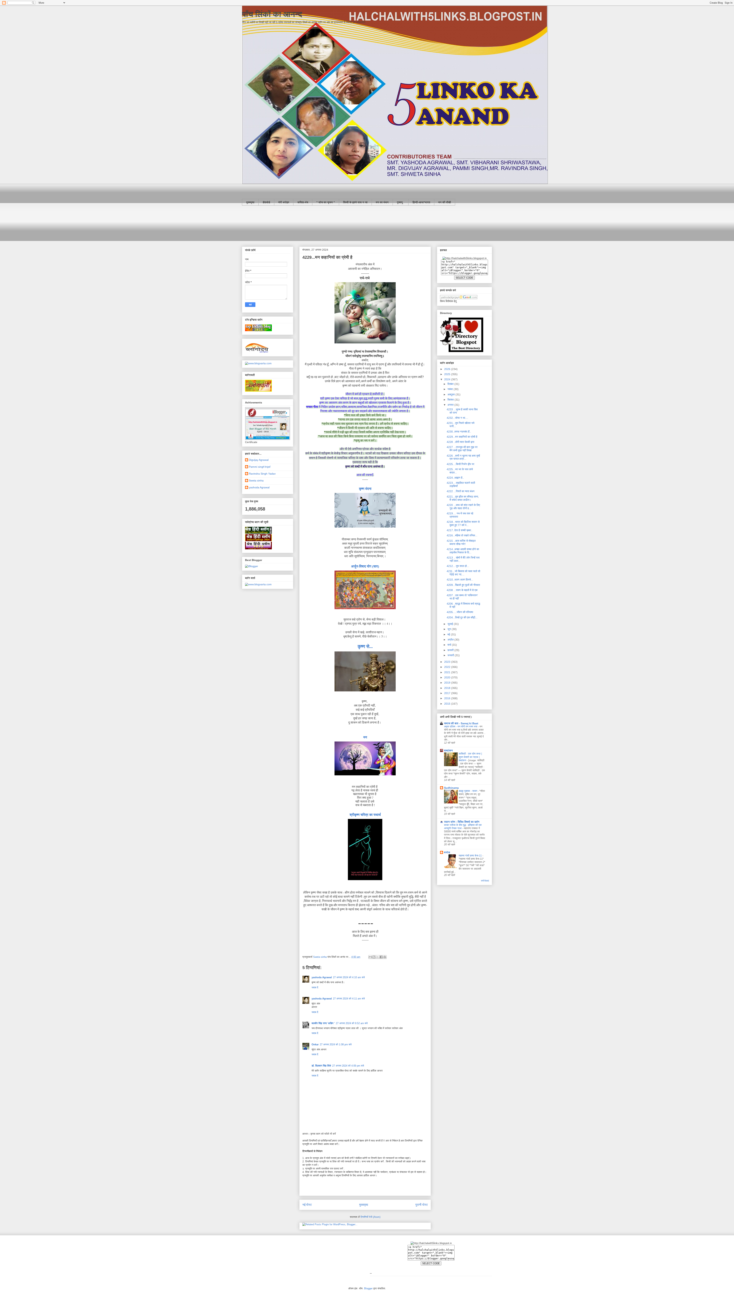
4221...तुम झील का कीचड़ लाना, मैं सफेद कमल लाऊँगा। (463, 498)
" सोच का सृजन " (325, 202)
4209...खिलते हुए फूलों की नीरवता (463, 584)
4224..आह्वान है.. (455, 477)
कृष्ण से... (365, 646)
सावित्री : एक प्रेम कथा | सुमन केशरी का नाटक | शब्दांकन (470, 757)
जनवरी (451, 655)
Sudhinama (451, 787)
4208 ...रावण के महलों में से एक (462, 590)
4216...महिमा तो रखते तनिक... (462, 535)
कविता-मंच (302, 202)
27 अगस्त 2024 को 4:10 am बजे (349, 977)
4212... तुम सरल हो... (458, 566)
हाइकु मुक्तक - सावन (468, 790)
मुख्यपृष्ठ (250, 202)
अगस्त (450, 404)
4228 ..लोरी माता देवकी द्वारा (460, 441)
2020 (447, 677)
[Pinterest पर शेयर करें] (385, 957)
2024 (447, 379)
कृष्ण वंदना (365, 489)
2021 (447, 672)
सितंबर (451, 399)
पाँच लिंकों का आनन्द (272, 14)
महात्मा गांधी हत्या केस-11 (470, 855)
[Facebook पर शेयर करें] (381, 957)
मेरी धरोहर (283, 202)
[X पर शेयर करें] (377, 957)
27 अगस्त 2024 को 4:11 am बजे (349, 998)
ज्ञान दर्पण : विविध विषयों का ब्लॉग (461, 821)
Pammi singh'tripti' (260, 466)
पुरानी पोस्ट (421, 1204)
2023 (447, 661)
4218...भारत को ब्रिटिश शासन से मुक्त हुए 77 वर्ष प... (463, 523)
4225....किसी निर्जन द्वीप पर (460, 464)
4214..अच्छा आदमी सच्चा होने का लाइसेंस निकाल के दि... (463, 551)
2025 (447, 374)
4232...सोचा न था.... (457, 417)
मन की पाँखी (444, 202)
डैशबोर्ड (266, 202)
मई (449, 634)
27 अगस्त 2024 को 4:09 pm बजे (348, 1065)
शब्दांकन (448, 750)
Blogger (368, 1288)
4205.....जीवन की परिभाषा (460, 612)
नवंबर (450, 389)
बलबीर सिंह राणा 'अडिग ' (323, 1023)
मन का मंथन (382, 202)
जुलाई (450, 623)
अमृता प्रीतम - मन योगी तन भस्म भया (461, 726)
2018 (447, 687)
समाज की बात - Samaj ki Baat (461, 723)
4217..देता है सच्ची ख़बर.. (460, 530)
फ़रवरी (450, 650)
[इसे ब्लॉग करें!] (374, 957)
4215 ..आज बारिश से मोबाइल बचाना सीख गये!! (461, 542)
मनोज (447, 852)
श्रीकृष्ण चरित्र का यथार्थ (365, 815)
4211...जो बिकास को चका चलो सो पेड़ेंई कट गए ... (463, 573)
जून (449, 629)
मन (365, 737)
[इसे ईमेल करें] (370, 957)
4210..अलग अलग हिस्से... (460, 579)
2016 (447, 698)
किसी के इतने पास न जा (355, 202)
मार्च (449, 644)
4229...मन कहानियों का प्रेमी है (462, 436)
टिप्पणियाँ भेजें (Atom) (370, 1217)
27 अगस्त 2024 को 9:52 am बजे (352, 1023)
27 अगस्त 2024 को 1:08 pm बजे (336, 1044)
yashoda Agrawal (322, 977)
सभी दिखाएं (485, 881)
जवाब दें (315, 987)
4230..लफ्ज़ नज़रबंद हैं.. (459, 431)
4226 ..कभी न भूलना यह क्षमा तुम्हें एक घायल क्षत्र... (463, 457)
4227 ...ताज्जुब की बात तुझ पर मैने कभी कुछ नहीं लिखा (462, 449)
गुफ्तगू (400, 202)
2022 (447, 666)
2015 (447, 703)
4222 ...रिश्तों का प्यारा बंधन (460, 491)
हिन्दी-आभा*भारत (421, 202)
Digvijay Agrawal (259, 459)
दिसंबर (450, 383)
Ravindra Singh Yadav (262, 473)
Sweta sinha (256, 480)
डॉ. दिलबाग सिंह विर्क (321, 1065)
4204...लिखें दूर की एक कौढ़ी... (462, 617)
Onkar (315, 1044)
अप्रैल (450, 639)
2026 (447, 369)
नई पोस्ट (307, 1204)
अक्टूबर (451, 394)
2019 (447, 682)
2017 (447, 693)
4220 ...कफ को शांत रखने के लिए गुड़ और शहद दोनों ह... (463, 506)
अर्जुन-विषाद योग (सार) (365, 566)
